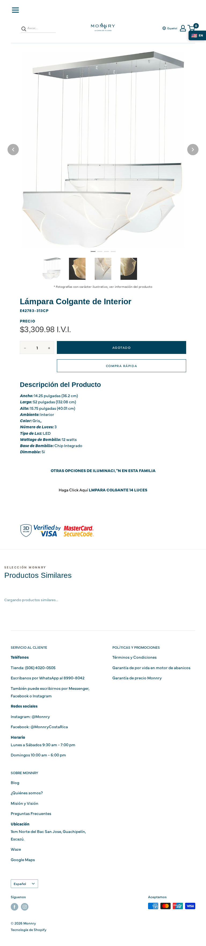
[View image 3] (103, 269)
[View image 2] (77, 269)
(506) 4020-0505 (40, 667)
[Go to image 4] (113, 251)
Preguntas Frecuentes (31, 813)
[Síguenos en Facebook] (14, 907)
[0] (191, 28)
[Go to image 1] (93, 251)
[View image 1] (51, 269)
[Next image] (192, 149)
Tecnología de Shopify (28, 929)
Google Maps (23, 859)
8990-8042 (74, 677)
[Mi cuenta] (183, 28)
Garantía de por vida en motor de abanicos (151, 667)
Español (20, 883)
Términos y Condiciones (134, 657)
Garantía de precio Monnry (137, 677)
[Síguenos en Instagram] (24, 907)
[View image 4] (129, 269)
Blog (15, 782)
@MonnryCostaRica (49, 726)
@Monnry (41, 716)
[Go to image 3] (106, 251)
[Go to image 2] (99, 251)
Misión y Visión (24, 803)
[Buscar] (23, 29)
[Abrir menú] (15, 10)
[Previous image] (13, 149)
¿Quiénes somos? (27, 792)
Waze (16, 849)
